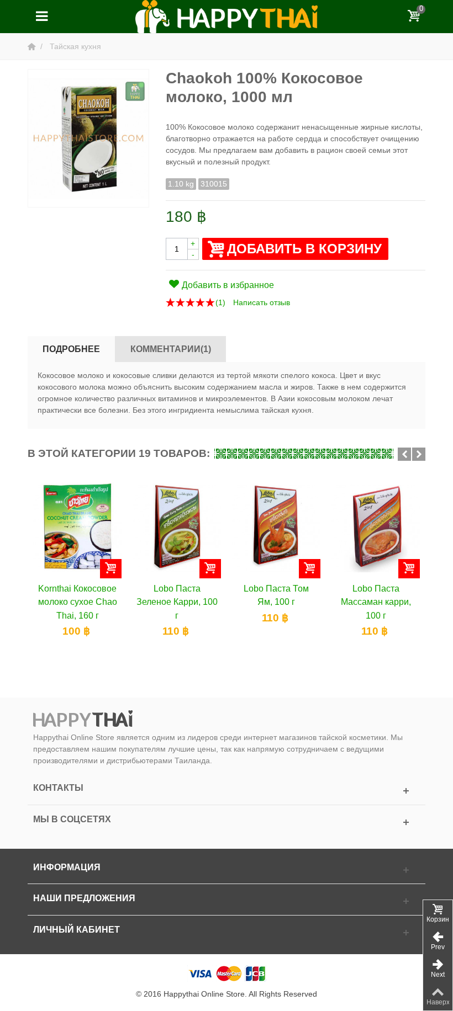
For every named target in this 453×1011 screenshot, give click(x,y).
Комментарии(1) (170, 349)
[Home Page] (33, 46)
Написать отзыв (261, 302)
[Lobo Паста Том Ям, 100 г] (276, 527)
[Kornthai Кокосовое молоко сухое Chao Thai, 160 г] (77, 527)
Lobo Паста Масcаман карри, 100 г (376, 601)
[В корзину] (111, 568)
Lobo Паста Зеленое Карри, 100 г (177, 601)
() (220, 302)
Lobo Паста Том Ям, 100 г (276, 594)
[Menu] (41, 16)
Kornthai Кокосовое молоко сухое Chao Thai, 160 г (77, 601)
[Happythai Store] (226, 16)
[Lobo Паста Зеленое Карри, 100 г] (177, 527)
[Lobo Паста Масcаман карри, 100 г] (375, 527)
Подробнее (71, 349)
